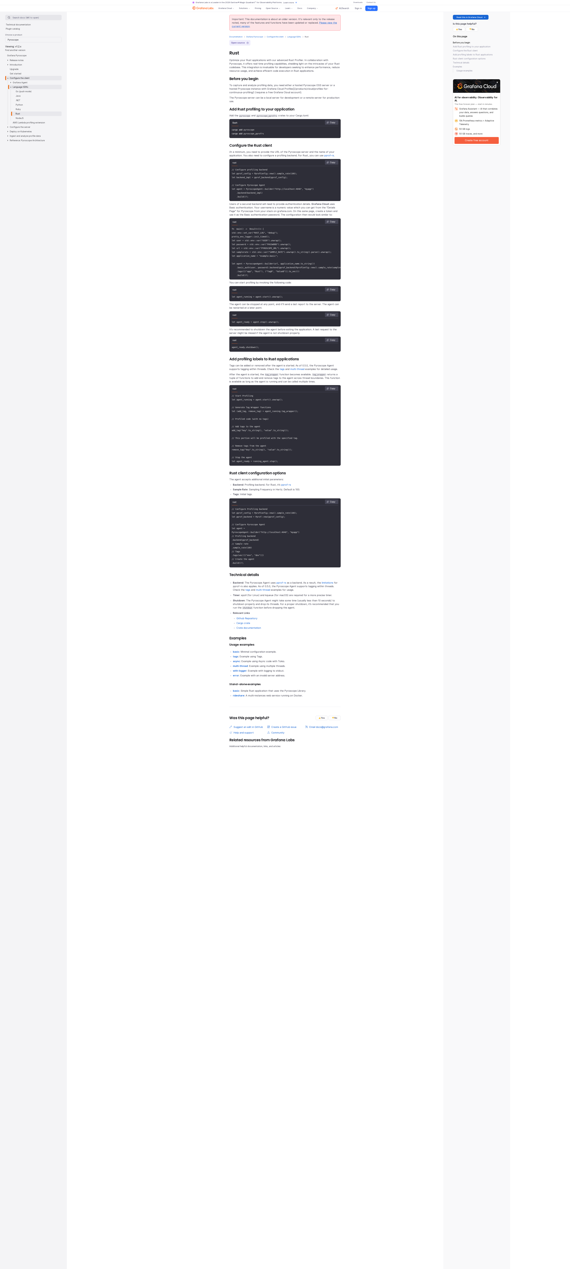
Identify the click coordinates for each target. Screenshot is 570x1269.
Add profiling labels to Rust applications (473, 54)
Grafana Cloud (225, 8)
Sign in (358, 8)
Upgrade (14, 69)
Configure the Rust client (465, 50)
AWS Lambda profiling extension (29, 122)
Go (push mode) (24, 91)
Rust (18, 113)
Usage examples (464, 70)
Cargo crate (243, 623)
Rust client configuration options (469, 58)
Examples (457, 66)
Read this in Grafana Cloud (469, 17)
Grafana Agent (20, 82)
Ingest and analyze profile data (25, 136)
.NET (18, 100)
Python (19, 104)
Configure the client (275, 37)
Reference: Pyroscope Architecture (27, 140)
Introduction (16, 64)
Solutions (243, 8)
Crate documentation (248, 627)
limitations (327, 582)
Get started (15, 73)
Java (18, 96)
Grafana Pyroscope (254, 37)
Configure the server (20, 127)
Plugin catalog (13, 28)
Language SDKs (294, 37)
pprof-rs (329, 155)
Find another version (15, 50)
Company (311, 8)
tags (282, 369)
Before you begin (461, 42)
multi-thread (297, 369)
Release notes (17, 60)
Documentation (236, 37)
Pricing (258, 8)
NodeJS (20, 118)
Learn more (288, 2)
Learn (287, 8)
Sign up (371, 8)
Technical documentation (18, 24)
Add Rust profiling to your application (471, 46)
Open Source (272, 8)
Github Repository (246, 618)
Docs (299, 8)
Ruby (18, 109)
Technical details (461, 62)
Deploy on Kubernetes (21, 131)
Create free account (476, 140)
